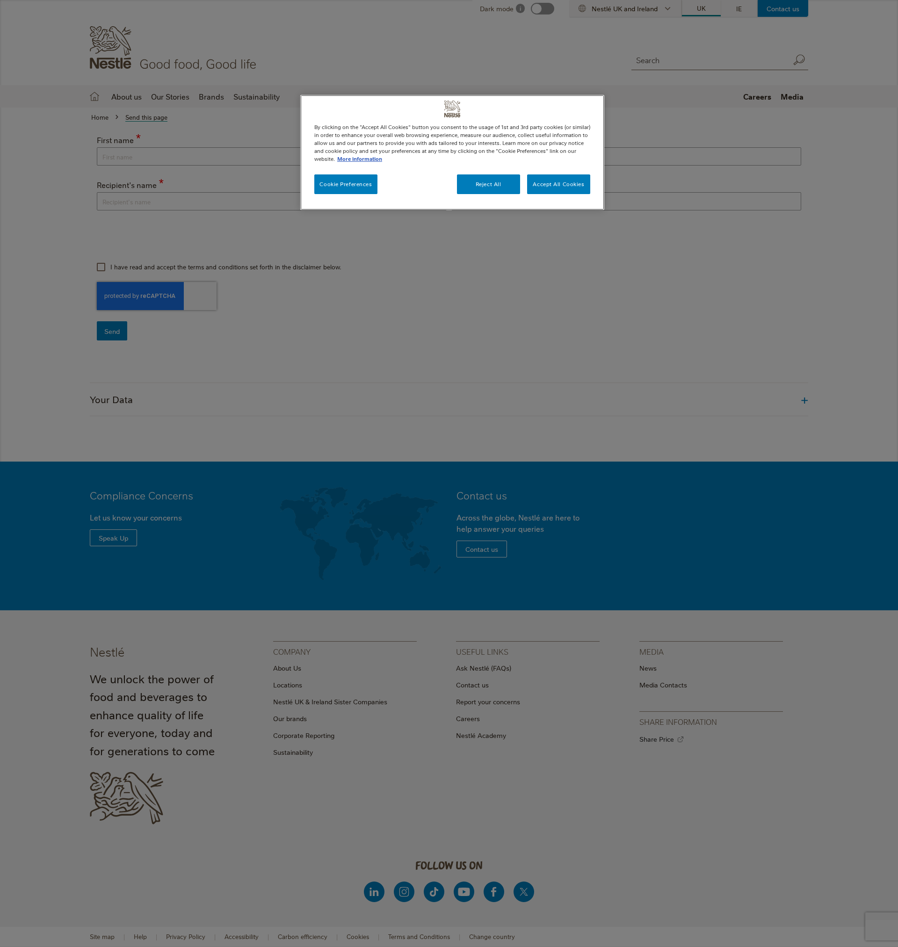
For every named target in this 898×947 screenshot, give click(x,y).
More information (359, 158)
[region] (452, 152)
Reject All (488, 184)
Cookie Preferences (345, 184)
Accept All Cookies (558, 184)
